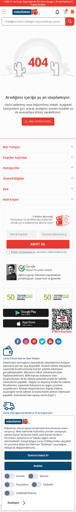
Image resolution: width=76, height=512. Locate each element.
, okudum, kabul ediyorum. (39, 252)
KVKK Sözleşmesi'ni (23, 252)
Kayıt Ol (38, 244)
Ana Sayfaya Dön (39, 121)
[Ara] (69, 21)
